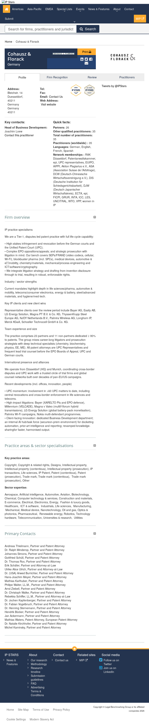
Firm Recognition (57, 77)
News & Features (98, 9)
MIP (138, 19)
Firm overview (17, 217)
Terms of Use (41, 709)
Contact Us (56, 96)
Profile (22, 77)
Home (8, 41)
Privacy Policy (61, 709)
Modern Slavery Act (42, 719)
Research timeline (37, 670)
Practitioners (127, 77)
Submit (9, 19)
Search (89, 28)
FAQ (33, 683)
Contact (129, 9)
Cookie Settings (16, 719)
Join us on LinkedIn (110, 670)
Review (92, 77)
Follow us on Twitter (111, 662)
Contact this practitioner (19, 135)
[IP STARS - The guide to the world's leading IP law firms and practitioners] (8, 2)
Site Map (23, 709)
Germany (14, 64)
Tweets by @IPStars (114, 86)
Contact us (61, 660)
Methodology (39, 664)
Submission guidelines (38, 677)
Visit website (48, 104)
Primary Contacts (20, 534)
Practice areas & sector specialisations (39, 446)
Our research (39, 660)
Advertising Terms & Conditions (37, 691)
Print (85, 52)
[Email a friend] (86, 63)
